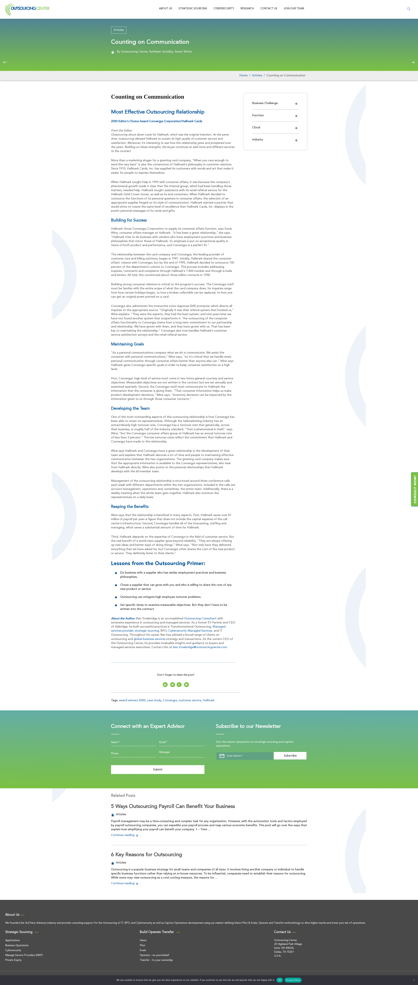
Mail (186, 684)
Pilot (142, 945)
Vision (143, 940)
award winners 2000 (132, 700)
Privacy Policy (293, 980)
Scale (143, 950)
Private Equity (13, 960)
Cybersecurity (224, 8)
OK (279, 980)
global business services (149, 639)
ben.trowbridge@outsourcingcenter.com (200, 647)
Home (243, 75)
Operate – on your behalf (154, 955)
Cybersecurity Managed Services (190, 630)
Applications (12, 940)
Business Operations (17, 945)
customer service (190, 700)
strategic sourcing (147, 630)
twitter (172, 684)
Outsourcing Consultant (200, 618)
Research (247, 8)
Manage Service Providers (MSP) (24, 955)
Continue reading (123, 835)
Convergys (170, 700)
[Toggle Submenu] (296, 104)
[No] (414, 980)
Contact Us (268, 8)
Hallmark (209, 700)
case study (154, 700)
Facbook (179, 684)
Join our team (294, 8)
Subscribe (290, 755)
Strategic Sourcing (193, 8)
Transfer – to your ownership (156, 960)
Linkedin (165, 684)
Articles (119, 30)
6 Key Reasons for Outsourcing (146, 854)
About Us (165, 8)
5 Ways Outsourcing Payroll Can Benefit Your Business (173, 806)
